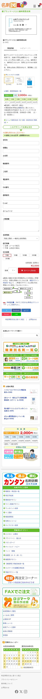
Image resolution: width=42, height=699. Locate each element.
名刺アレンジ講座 (9, 627)
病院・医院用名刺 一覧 (13, 91)
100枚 (25, 255)
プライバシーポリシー (9, 679)
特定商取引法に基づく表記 (14, 319)
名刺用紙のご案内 (9, 611)
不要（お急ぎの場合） (13, 248)
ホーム (7, 120)
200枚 (34, 255)
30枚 (7, 255)
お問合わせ (33, 319)
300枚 (7, 259)
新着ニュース (7, 623)
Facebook (16, 310)
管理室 (5, 635)
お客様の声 (7, 619)
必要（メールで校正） (13, 246)
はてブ (26, 310)
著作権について (7, 684)
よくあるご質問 (8, 615)
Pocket (6, 314)
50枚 (15, 255)
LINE (16, 314)
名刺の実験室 (7, 631)
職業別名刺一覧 (16, 120)
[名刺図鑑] (14, 6)
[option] (21, 25)
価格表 (20, 108)
